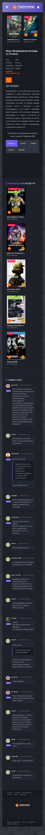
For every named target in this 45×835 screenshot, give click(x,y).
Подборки (22, 794)
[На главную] (22, 7)
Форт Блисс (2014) (13, 289)
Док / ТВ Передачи (12, 86)
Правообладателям (13, 822)
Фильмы (10, 793)
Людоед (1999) (12, 362)
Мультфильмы (27, 793)
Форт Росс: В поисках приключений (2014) (22, 253)
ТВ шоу (15, 794)
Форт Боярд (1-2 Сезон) (15, 217)
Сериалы (17, 793)
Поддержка (31, 822)
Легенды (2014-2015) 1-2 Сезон (17, 325)
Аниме (9, 794)
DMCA (24, 822)
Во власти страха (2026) (15, 39)
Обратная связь (12, 824)
